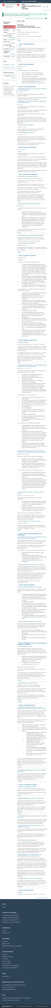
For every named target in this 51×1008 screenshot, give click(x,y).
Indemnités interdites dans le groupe (30, 621)
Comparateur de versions (9, 67)
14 (40, 806)
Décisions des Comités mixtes (9, 989)
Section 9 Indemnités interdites (27, 585)
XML (14, 75)
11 (27, 760)
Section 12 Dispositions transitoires (28, 784)
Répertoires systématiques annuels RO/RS (11, 945)
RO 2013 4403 (12, 39)
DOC (14, 77)
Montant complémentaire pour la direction (32, 564)
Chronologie (12, 56)
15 (17, 886)
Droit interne (5, 958)
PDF (12, 77)
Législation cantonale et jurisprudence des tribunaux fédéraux (16, 997)
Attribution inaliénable (26, 125)
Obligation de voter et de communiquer (31, 878)
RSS (12, 1006)
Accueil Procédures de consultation (10, 915)
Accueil (4, 906)
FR (41, 2)
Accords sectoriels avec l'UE (8, 987)
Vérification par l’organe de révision (30, 521)
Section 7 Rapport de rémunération (28, 340)
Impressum (47, 1006)
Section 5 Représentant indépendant (28, 174)
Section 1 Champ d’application (26, 44)
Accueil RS (4, 954)
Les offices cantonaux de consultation (10, 1000)
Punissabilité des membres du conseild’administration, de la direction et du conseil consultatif (31, 707)
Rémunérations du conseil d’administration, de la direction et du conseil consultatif (31, 537)
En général (23, 342)
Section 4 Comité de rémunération (27, 147)
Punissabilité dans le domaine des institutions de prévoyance (31, 770)
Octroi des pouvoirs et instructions (29, 203)
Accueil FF (4, 930)
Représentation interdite (27, 243)
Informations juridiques (39, 1006)
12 (44, 774)
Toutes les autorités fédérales (9, 1)
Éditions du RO (5, 943)
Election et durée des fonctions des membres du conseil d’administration (32, 89)
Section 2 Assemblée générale (26, 64)
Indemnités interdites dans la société (30, 587)
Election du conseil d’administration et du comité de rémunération (30, 826)
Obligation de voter (26, 646)
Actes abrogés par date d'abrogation (10, 965)
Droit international (6, 961)
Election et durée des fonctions (28, 176)
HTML (11, 75)
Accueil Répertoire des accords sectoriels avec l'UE (13, 984)
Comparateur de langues (9, 64)
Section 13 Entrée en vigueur (26, 890)
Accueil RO (4, 941)
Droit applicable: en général (28, 786)
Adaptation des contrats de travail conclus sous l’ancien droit (32, 816)
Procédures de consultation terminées (11, 922)
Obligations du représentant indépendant (31, 235)
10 (40, 688)
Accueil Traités (5, 976)
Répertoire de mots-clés (7, 956)
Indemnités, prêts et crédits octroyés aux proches (30, 492)
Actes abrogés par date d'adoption (10, 967)
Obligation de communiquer (28, 683)
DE (39, 2)
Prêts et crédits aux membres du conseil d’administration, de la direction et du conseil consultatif (31, 451)
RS (19, 40)
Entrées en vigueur (6, 963)
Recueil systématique (24, 15)
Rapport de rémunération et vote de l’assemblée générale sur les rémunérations (29, 855)
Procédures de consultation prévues (10, 917)
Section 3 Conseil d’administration (27, 86)
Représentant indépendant (27, 840)
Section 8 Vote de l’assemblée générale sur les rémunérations (29, 534)
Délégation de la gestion (27, 132)
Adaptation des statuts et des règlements (31, 798)
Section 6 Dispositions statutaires (27, 255)
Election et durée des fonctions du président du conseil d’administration (31, 101)
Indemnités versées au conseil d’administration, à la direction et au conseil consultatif (32, 365)
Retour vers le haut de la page (42, 897)
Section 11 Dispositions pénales (27, 705)
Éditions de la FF (6, 932)
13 (36, 788)
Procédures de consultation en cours (10, 919)
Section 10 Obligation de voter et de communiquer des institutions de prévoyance (32, 643)
